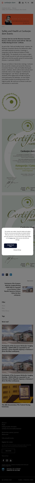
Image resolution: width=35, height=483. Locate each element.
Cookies (11, 238)
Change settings (17, 250)
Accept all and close (10, 246)
